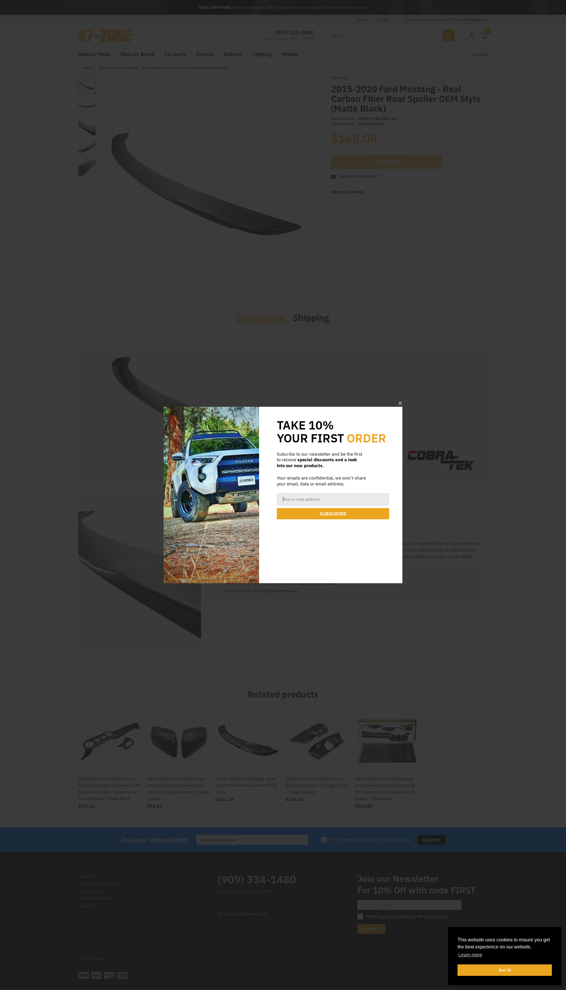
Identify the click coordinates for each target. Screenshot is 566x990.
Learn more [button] (470, 954)
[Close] (400, 403)
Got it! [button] (504, 970)
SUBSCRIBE (333, 514)
